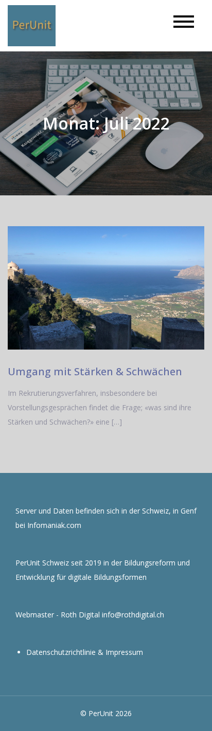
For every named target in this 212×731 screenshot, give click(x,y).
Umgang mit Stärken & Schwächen (95, 371)
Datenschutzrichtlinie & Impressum (84, 652)
